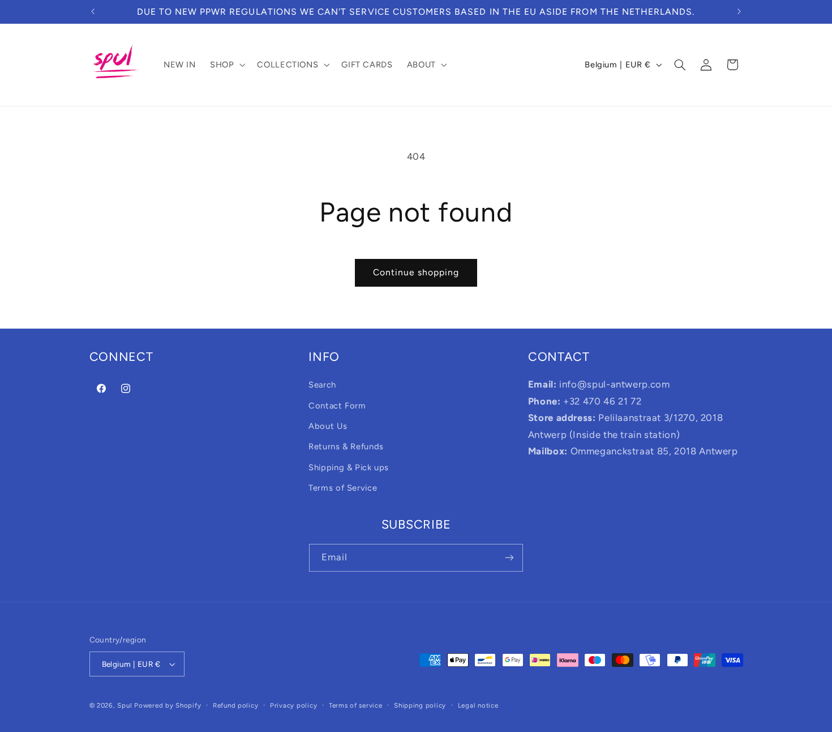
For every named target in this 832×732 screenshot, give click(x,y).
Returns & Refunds (346, 446)
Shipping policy (420, 705)
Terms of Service (342, 488)
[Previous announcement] (92, 11)
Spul (124, 705)
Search (322, 385)
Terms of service (356, 705)
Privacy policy (293, 705)
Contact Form (337, 406)
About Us (327, 426)
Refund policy (236, 705)
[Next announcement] (739, 11)
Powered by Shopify (167, 705)
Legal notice (478, 705)
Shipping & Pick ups (348, 467)
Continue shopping (416, 272)
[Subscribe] (509, 558)
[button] (226, 65)
